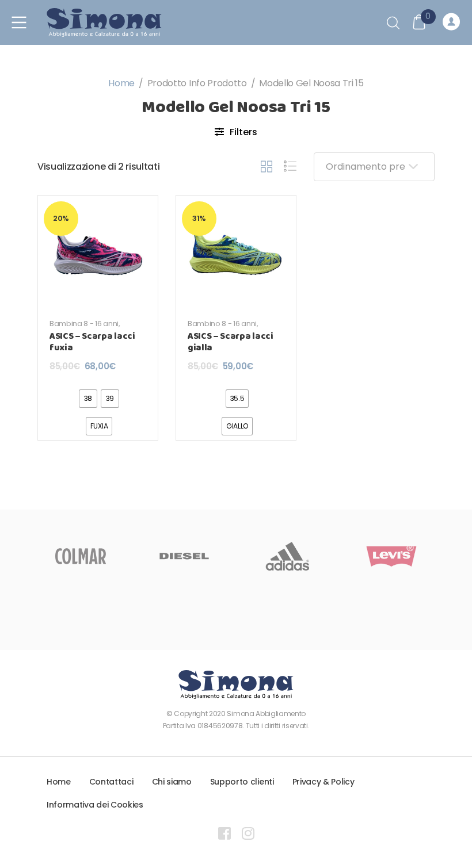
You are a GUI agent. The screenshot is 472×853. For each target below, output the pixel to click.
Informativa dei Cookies (95, 804)
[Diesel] (184, 556)
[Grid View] (266, 166)
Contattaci (111, 781)
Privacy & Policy (323, 781)
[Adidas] (288, 556)
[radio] (88, 398)
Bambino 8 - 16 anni (222, 323)
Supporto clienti (242, 781)
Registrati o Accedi (453, 22)
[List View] (290, 166)
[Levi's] (391, 556)
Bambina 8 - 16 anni (84, 323)
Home (121, 83)
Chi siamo (172, 781)
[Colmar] (80, 556)
